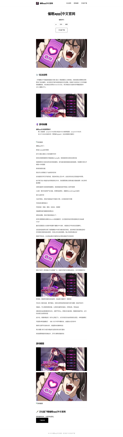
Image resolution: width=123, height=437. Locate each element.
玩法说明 (68, 3)
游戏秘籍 (76, 3)
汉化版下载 (84, 3)
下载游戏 (42, 420)
